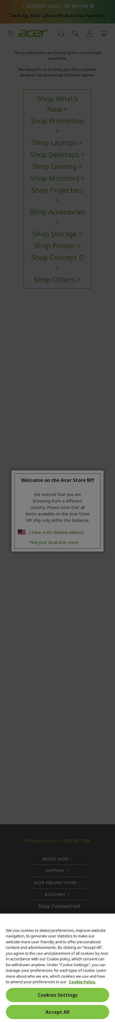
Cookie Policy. (82, 981)
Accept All (57, 1012)
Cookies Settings (58, 995)
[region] (57, 968)
